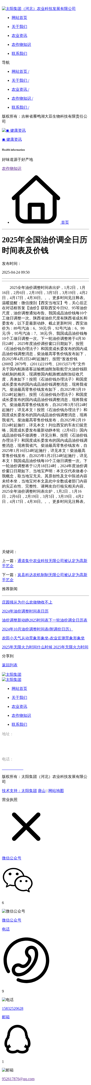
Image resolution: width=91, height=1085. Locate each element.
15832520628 (12, 1008)
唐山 (42, 791)
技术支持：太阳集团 (19, 791)
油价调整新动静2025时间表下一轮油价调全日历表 (44, 620)
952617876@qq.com (18, 1079)
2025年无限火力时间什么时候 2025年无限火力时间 (45, 647)
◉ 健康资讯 (12, 139)
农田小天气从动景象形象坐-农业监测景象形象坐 (43, 638)
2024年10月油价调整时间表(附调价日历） (37, 629)
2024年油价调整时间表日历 (25, 611)
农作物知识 (11, 168)
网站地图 (56, 791)
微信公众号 (11, 920)
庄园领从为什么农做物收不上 (27, 602)
